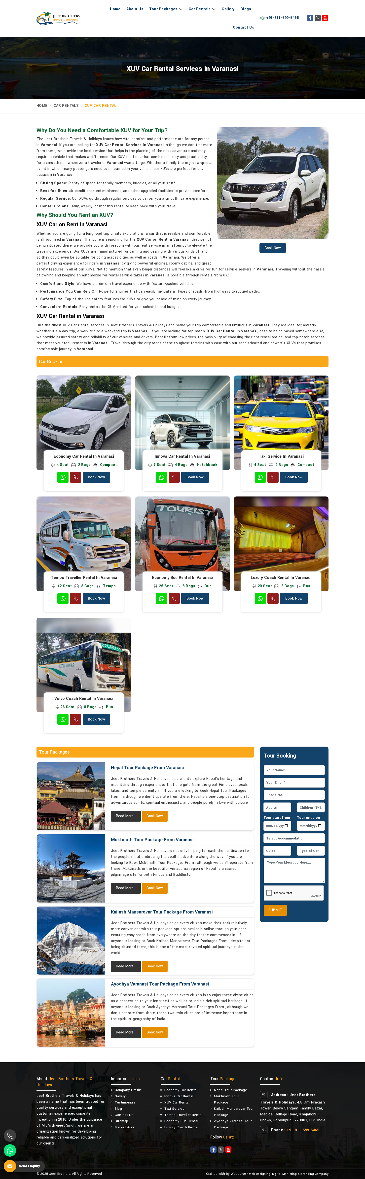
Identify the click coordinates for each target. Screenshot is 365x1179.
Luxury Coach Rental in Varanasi (281, 577)
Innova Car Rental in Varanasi (182, 456)
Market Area (125, 1127)
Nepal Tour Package (230, 1090)
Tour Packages (163, 9)
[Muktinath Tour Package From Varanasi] (71, 868)
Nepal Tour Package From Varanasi (147, 768)
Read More (125, 816)
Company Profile (128, 1090)
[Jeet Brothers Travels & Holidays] (58, 18)
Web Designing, (260, 1174)
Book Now (96, 477)
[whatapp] (63, 477)
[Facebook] (310, 18)
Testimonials (125, 1102)
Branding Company (314, 1174)
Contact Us (243, 27)
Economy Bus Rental (181, 1121)
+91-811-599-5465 (282, 17)
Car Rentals (200, 9)
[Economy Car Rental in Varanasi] (83, 423)
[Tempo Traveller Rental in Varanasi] (83, 543)
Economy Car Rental (180, 1090)
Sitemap (121, 1121)
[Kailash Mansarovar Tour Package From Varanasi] (71, 941)
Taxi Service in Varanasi (281, 456)
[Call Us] (75, 477)
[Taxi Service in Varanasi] (281, 423)
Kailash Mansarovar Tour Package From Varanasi (162, 912)
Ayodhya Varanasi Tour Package (233, 1124)
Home (115, 9)
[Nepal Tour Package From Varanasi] (71, 796)
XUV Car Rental (176, 1102)
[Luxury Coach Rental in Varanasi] (281, 543)
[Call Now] (10, 1135)
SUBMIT (275, 910)
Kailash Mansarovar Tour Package (234, 1111)
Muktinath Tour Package (226, 1099)
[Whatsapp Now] (10, 1150)
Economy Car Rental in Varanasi (84, 456)
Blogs (246, 9)
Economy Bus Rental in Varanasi (182, 577)
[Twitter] (318, 18)
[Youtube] (325, 18)
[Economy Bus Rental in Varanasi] (182, 543)
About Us (134, 9)
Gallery (228, 9)
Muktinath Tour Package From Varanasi (152, 840)
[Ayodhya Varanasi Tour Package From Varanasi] (71, 1013)
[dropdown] (180, 9)
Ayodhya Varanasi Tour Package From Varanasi (160, 984)
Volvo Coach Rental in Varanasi (83, 698)
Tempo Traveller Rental (183, 1114)
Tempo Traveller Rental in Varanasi (84, 577)
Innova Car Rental (178, 1096)
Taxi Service (174, 1108)
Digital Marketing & (286, 1174)
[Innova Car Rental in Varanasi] (182, 423)
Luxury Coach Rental (181, 1127)
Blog (118, 1108)
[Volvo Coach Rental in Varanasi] (83, 665)
